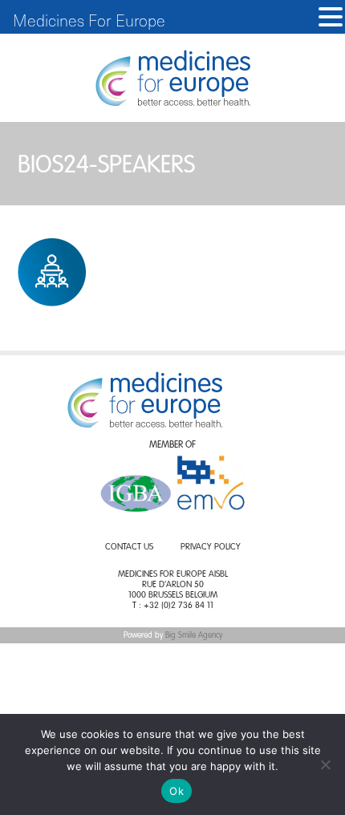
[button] (331, 17)
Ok (176, 791)
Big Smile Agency (193, 635)
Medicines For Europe (89, 20)
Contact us (129, 547)
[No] (325, 764)
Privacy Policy (211, 547)
